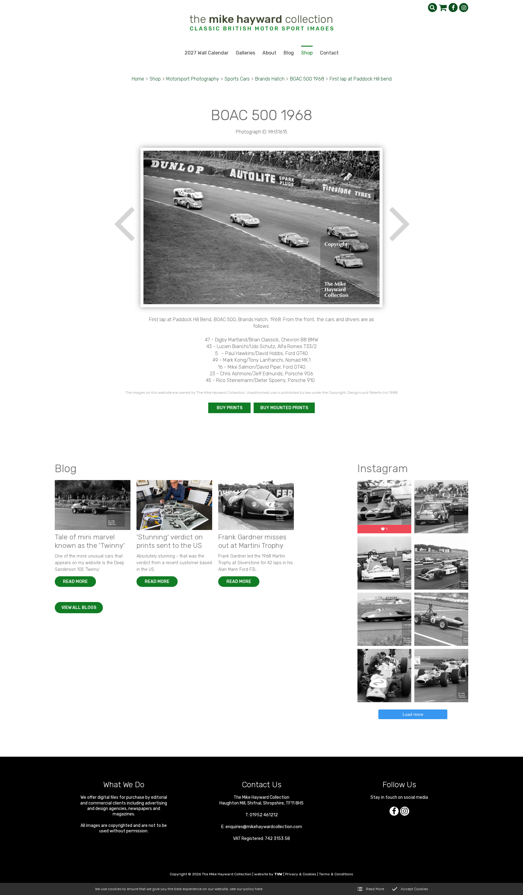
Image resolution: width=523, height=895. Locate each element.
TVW (278, 874)
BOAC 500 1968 (307, 79)
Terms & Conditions (336, 874)
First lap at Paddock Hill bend (361, 79)
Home (138, 79)
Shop (155, 79)
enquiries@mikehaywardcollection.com (263, 826)
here (258, 889)
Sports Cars (237, 79)
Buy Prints (229, 407)
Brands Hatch (270, 79)
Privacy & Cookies (300, 874)
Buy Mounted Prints (284, 407)
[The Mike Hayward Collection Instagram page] (463, 7)
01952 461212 (264, 815)
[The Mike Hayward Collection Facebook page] (453, 7)
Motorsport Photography (192, 79)
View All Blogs (78, 607)
